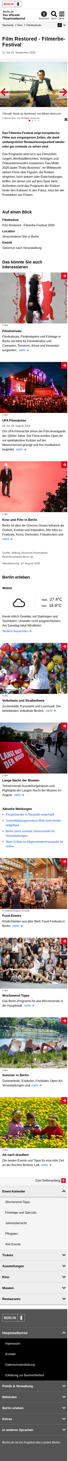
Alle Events (13, 1244)
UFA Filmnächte (14, 420)
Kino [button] (5, 1277)
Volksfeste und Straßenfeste (23, 700)
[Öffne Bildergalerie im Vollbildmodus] (66, 119)
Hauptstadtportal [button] (15, 1333)
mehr (22, 350)
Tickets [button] (7, 1255)
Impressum (12, 1343)
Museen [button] (8, 1288)
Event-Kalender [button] (13, 1191)
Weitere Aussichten (15, 631)
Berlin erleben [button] (12, 1408)
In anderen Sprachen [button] (17, 1430)
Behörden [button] (9, 1397)
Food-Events (11, 916)
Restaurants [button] (11, 1299)
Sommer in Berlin (15, 1075)
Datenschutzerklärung (20, 1364)
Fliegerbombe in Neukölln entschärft (30, 814)
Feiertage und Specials (20, 1212)
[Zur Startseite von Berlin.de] (13, 1320)
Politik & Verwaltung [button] (17, 1386)
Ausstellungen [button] (13, 1266)
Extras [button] (7, 1419)
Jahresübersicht (16, 1223)
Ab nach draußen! (15, 1155)
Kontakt (10, 1354)
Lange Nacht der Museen (20, 780)
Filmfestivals (12, 331)
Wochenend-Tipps (15, 995)
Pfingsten (11, 1233)
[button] (62, 25)
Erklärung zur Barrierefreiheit (24, 1375)
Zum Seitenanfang (47, 1180)
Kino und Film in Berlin (19, 520)
